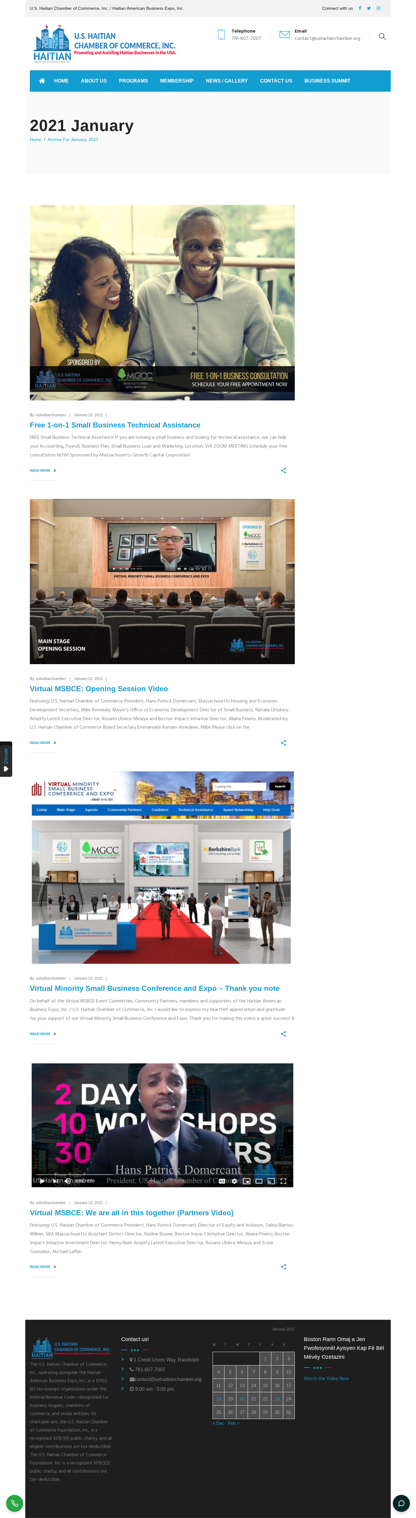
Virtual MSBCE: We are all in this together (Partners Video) (132, 1213)
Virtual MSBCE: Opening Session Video (99, 689)
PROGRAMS (133, 80)
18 (218, 1398)
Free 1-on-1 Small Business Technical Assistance (115, 425)
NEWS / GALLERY (227, 80)
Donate (6, 756)
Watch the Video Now (326, 1378)
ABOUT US (94, 80)
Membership (177, 80)
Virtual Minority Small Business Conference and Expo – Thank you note (155, 988)
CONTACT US (276, 80)
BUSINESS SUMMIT (328, 80)
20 (242, 1398)
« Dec (218, 1423)
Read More (40, 470)
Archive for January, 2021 (73, 139)
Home (61, 80)
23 (277, 1398)
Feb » (233, 1423)
